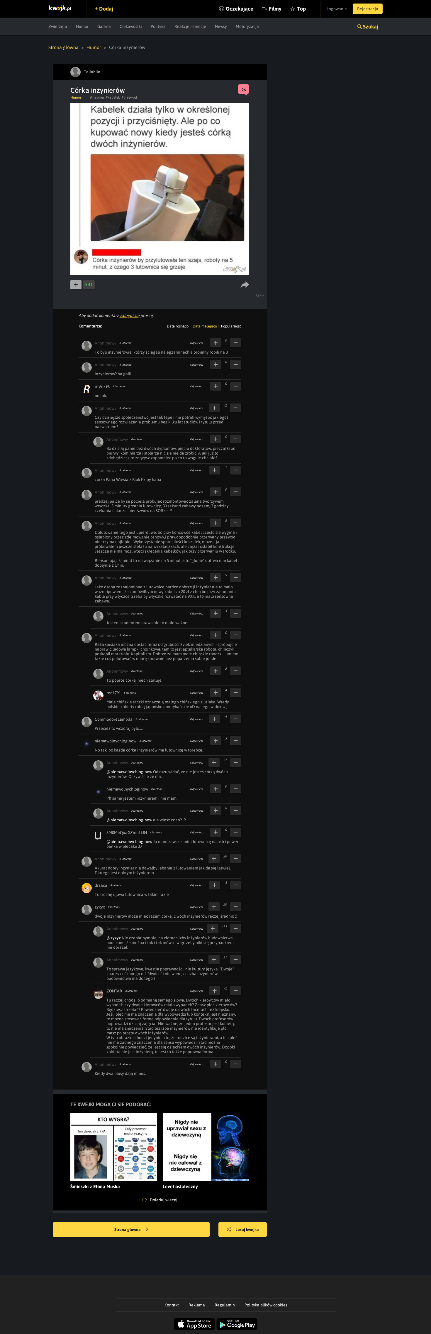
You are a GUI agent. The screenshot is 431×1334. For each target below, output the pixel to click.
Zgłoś (259, 295)
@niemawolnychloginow (129, 771)
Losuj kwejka (247, 1229)
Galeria (104, 26)
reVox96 (102, 386)
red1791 (113, 692)
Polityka (158, 26)
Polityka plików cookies (266, 1305)
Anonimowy (105, 343)
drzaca (101, 885)
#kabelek (113, 97)
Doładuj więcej (163, 1200)
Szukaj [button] (370, 26)
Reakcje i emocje (190, 26)
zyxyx (100, 907)
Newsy (221, 26)
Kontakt (171, 1305)
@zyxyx (113, 938)
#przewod (129, 97)
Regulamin (225, 1305)
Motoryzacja (247, 26)
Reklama (197, 1305)
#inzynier (97, 97)
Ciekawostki (131, 26)
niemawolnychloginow (115, 741)
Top (301, 9)
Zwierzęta (57, 26)
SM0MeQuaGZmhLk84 (126, 832)
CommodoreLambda (114, 719)
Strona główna (63, 47)
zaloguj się (130, 315)
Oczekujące (239, 9)
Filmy (275, 9)
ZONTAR (114, 991)
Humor (82, 26)
